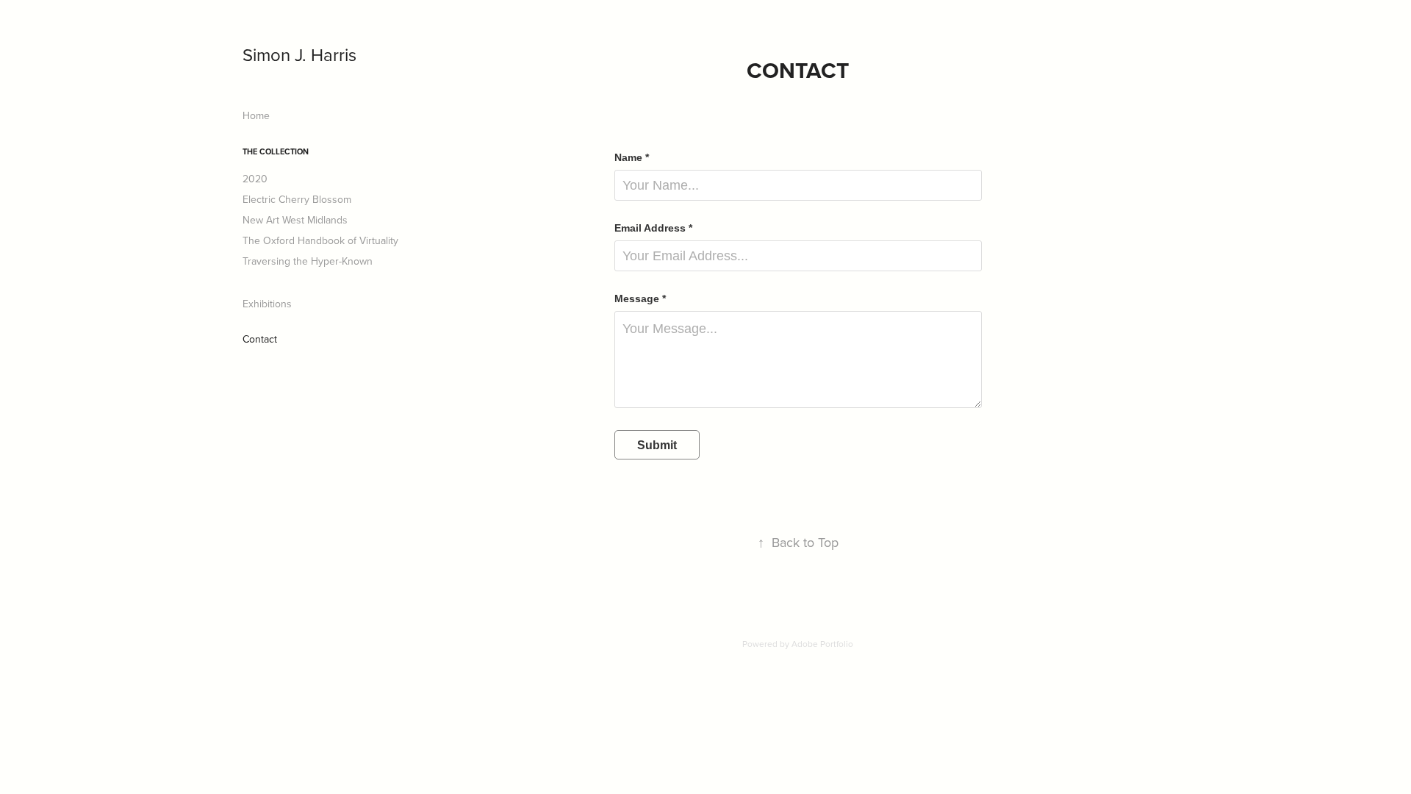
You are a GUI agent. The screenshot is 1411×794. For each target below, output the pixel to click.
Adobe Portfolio (822, 643)
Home (256, 115)
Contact (260, 339)
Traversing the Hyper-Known (308, 261)
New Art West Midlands (295, 219)
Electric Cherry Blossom (297, 199)
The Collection (276, 151)
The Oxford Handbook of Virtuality (320, 240)
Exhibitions (267, 303)
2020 (255, 178)
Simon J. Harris (299, 54)
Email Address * (653, 228)
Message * (640, 298)
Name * (631, 157)
